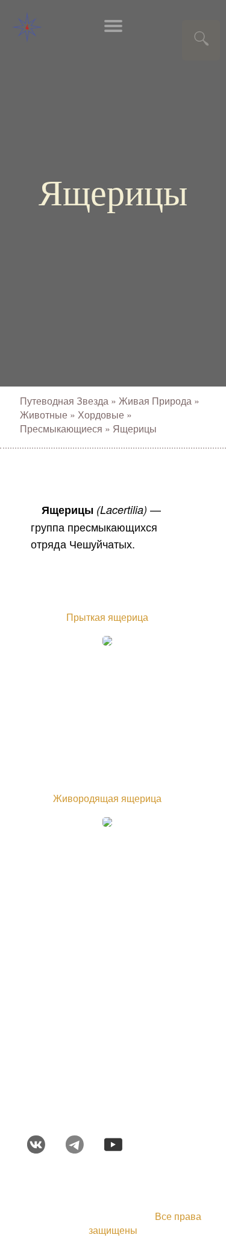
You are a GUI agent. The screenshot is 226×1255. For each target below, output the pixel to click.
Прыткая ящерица (107, 617)
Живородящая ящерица (107, 798)
